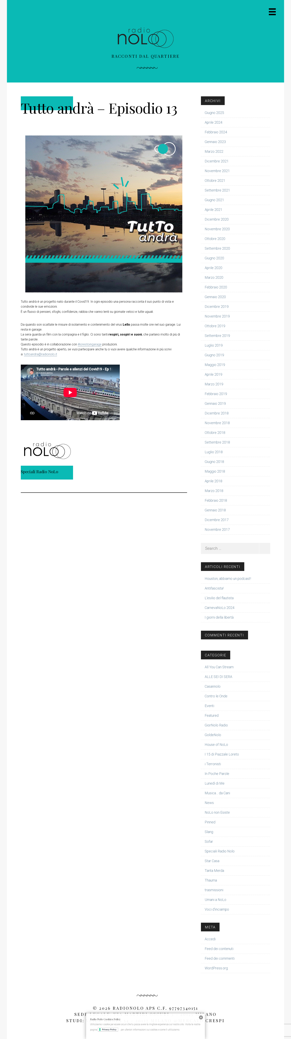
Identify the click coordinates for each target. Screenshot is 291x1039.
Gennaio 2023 (215, 142)
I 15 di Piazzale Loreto (222, 754)
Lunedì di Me (214, 783)
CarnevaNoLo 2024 (219, 608)
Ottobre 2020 (215, 239)
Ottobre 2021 (215, 180)
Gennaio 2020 (215, 297)
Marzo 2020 (214, 277)
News (209, 803)
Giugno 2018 (214, 462)
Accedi (210, 939)
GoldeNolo (213, 735)
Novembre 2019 (217, 316)
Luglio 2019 (214, 345)
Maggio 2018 (215, 471)
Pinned (210, 822)
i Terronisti (213, 764)
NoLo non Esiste (217, 812)
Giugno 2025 (214, 113)
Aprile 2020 (213, 268)
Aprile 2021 (213, 210)
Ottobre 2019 (215, 326)
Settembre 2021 (217, 190)
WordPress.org (216, 968)
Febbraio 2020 (216, 287)
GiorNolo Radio (216, 725)
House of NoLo (216, 744)
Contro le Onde (216, 696)
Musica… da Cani (217, 793)
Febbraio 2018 (216, 500)
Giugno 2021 (214, 200)
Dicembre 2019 (217, 306)
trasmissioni (214, 890)
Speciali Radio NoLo (39, 471)
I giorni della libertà (219, 617)
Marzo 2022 (214, 151)
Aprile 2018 (213, 481)
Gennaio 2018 (215, 510)
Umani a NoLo (215, 900)
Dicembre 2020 (217, 219)
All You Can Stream (219, 667)
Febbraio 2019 (216, 394)
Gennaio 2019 (215, 403)
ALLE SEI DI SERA (218, 677)
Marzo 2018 (214, 491)
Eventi (209, 706)
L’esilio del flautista (219, 598)
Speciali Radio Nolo (220, 851)
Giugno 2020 (214, 258)
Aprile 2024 (213, 122)
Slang (209, 832)
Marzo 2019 (214, 384)
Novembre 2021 (217, 171)
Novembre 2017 (217, 529)
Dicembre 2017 (217, 520)
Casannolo (213, 686)
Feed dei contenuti (219, 949)
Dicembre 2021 (217, 161)
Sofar (209, 841)
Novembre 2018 (217, 423)
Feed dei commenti (220, 958)
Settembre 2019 (217, 336)
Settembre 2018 (217, 442)
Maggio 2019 (215, 365)
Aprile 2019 (213, 374)
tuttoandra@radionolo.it (40, 354)
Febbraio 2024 (216, 132)
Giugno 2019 (214, 355)
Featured (212, 715)
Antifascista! (214, 588)
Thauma (211, 880)
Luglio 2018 (214, 452)
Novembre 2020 (217, 229)
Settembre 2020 (217, 248)
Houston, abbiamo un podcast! (228, 578)
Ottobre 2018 (215, 432)
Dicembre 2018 (217, 413)
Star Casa (212, 861)
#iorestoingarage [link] (90, 344)
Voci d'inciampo (217, 909)
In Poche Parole (217, 774)
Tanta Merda (214, 870)
